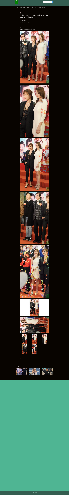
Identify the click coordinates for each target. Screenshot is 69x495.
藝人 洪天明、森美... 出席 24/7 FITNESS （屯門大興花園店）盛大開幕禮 (47, 376)
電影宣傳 (40, 7)
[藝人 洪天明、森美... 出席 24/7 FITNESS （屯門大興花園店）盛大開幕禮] (47, 371)
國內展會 (24, 7)
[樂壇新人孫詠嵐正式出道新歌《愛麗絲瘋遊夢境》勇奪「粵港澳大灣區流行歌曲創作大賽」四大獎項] (34, 371)
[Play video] (34, 307)
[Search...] (52, 2)
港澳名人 (36, 7)
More (47, 7)
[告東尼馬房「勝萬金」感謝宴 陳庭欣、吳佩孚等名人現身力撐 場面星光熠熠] (21, 371)
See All (52, 366)
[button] (52, 7)
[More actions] (48, 12)
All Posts (17, 7)
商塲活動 (32, 7)
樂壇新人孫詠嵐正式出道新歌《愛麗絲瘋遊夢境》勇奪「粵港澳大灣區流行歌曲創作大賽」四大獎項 (34, 376)
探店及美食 (43, 7)
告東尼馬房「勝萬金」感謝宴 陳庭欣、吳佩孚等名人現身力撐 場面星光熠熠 (21, 376)
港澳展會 (28, 7)
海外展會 (20, 7)
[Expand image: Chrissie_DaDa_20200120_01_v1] (24, 339)
